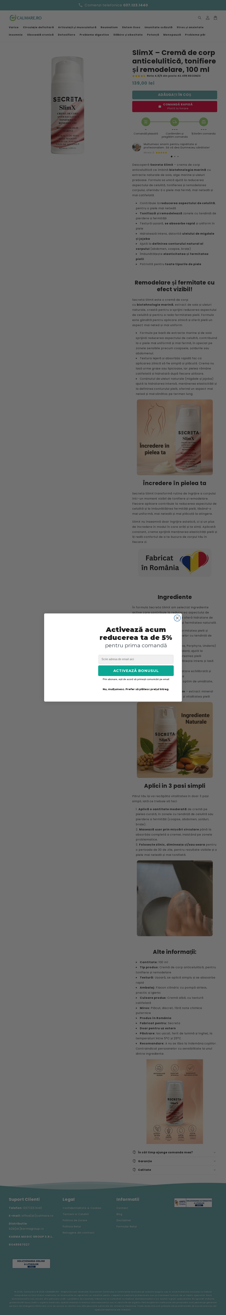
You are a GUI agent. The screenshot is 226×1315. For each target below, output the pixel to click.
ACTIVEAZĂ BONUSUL (136, 671)
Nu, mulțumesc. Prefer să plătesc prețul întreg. (136, 689)
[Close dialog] (177, 618)
